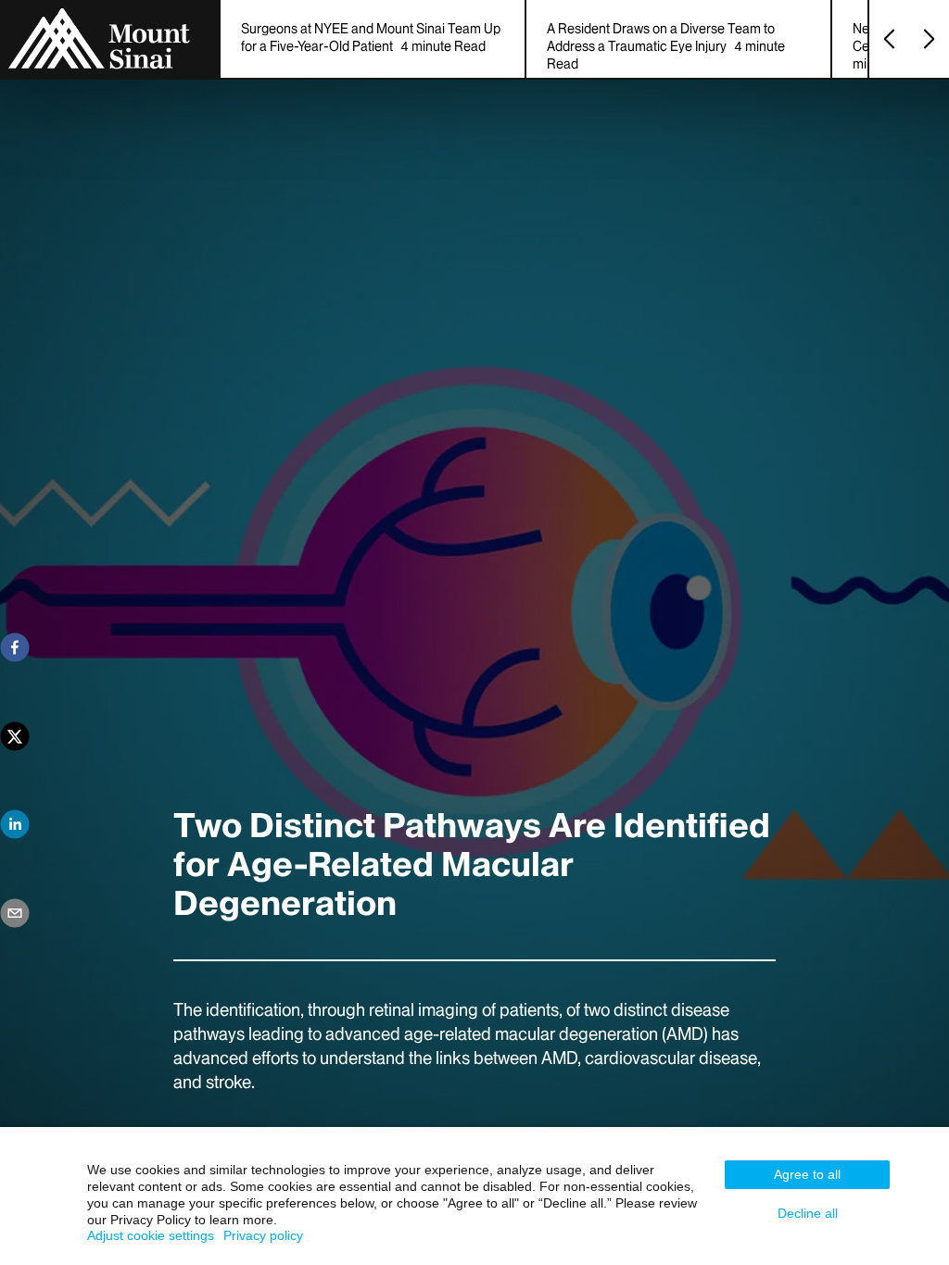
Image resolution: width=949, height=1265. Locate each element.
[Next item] (929, 39)
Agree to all (807, 1174)
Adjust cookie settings (150, 1235)
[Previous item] (889, 39)
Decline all (808, 1213)
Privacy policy (263, 1235)
